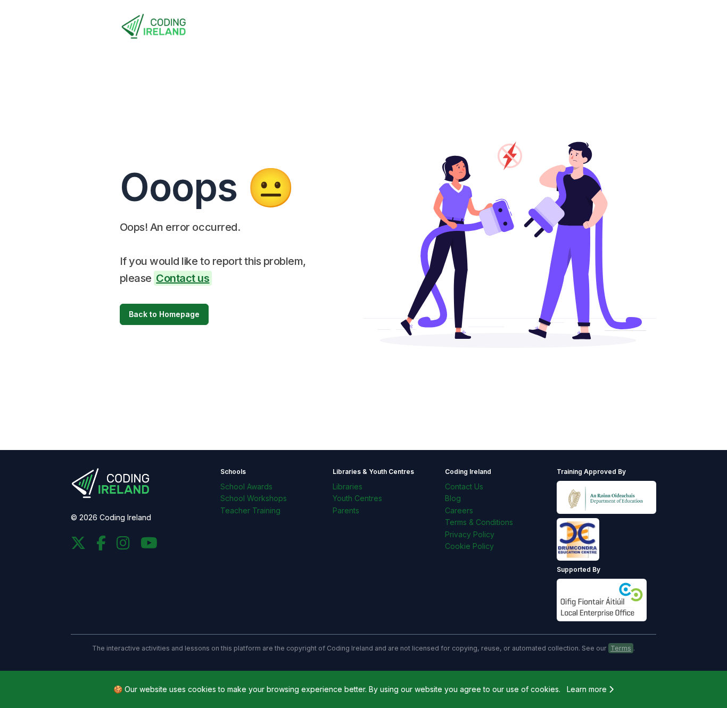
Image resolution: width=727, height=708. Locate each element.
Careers (459, 510)
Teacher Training (250, 510)
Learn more (588, 689)
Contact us (182, 278)
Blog (453, 498)
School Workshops (253, 498)
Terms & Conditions (479, 522)
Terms (620, 648)
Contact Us (464, 486)
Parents (346, 510)
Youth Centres (357, 498)
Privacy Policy (469, 534)
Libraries (347, 486)
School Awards (246, 486)
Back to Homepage (164, 314)
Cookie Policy (469, 546)
